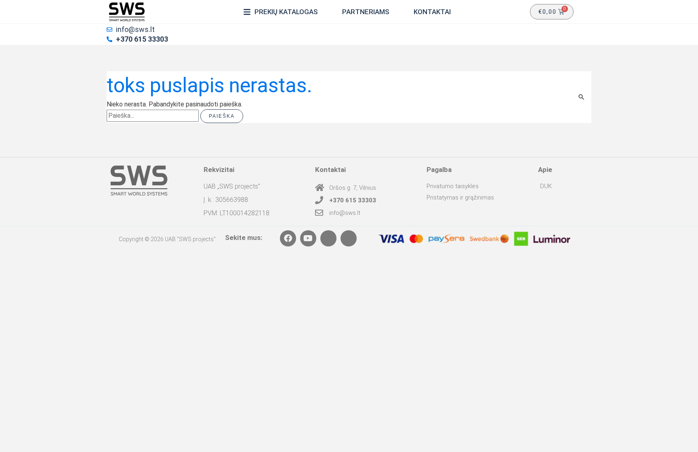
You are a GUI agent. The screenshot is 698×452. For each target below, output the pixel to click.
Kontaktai (330, 170)
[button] (281, 12)
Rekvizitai (219, 170)
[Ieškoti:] (153, 115)
